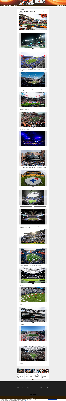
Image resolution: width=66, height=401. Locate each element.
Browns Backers (41, 387)
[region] (33, 400)
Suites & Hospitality (27, 386)
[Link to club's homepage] (1, 5)
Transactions (18, 387)
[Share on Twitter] (43, 11)
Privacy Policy (24, 400)
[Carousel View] (44, 12)
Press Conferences (22, 388)
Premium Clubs (28, 387)
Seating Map (28, 388)
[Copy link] (46, 11)
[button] (32, 379)
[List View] (46, 12)
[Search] (56, 5)
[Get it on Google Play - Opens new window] (35, 394)
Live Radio (22, 387)
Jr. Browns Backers (41, 388)
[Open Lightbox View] (33, 23)
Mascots (41, 386)
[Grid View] (45, 12)
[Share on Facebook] (42, 11)
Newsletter (47, 387)
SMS (47, 388)
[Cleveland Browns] (33, 397)
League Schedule (34, 386)
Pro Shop (47, 386)
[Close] (65, 399)
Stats (17, 388)
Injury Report (18, 386)
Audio (22, 386)
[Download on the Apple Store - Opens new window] (31, 394)
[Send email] (44, 11)
